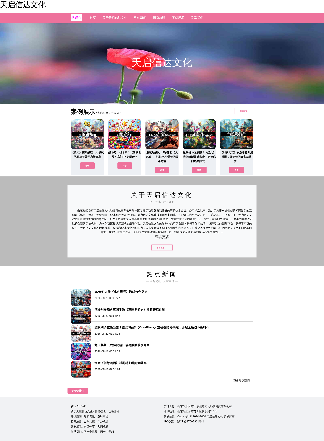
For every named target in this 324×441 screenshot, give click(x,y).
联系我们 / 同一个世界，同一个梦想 (92, 431)
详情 (87, 166)
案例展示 (178, 17)
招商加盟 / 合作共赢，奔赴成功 (90, 421)
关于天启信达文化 (115, 17)
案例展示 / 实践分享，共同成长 (90, 426)
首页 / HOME (79, 406)
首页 (93, 17)
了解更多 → (162, 248)
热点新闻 (140, 17)
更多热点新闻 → (243, 380)
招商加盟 (159, 17)
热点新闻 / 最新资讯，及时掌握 (90, 416)
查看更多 (162, 237)
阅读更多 (244, 111)
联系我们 (197, 17)
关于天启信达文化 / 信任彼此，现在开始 (95, 411)
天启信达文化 (23, 4)
